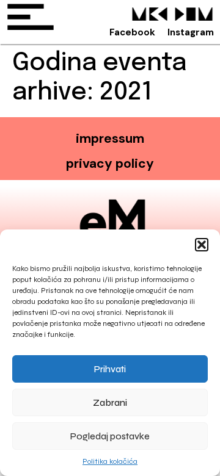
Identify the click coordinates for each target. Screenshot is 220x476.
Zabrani (110, 402)
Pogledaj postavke (110, 436)
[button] (202, 245)
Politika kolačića (110, 461)
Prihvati (110, 369)
